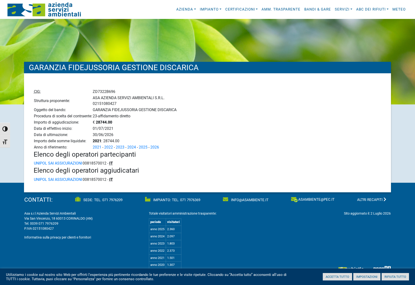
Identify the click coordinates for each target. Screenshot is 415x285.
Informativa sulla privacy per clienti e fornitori (57, 237)
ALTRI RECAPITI (370, 200)
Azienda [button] (184, 9)
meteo (399, 9)
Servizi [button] (342, 9)
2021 (97, 147)
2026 (154, 147)
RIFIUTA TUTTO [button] (395, 277)
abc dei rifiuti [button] (371, 9)
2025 (143, 147)
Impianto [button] (209, 9)
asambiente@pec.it (316, 199)
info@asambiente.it (249, 200)
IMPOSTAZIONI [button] (367, 277)
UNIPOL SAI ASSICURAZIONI (58, 163)
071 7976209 (112, 200)
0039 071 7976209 (44, 223)
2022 (108, 147)
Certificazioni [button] (240, 9)
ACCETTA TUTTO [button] (337, 277)
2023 (120, 147)
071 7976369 (190, 200)
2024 (131, 147)
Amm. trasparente (281, 9)
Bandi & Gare (317, 9)
